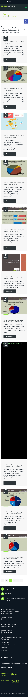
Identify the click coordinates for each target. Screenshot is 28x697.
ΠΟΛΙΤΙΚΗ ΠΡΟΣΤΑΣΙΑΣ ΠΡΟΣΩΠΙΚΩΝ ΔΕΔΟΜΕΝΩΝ (14, 663)
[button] (26, 21)
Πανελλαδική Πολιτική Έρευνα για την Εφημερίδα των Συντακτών (13, 465)
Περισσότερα (9, 59)
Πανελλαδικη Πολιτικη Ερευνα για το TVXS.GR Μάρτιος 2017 (14, 183)
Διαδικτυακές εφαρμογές (8, 644)
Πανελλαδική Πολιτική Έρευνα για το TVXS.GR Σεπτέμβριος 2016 (14, 230)
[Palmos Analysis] (8, 6)
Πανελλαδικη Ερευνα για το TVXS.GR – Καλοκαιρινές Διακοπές (14, 136)
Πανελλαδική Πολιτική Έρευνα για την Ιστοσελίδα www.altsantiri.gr (13, 320)
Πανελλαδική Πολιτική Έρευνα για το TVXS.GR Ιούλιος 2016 (14, 277)
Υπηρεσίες (5, 650)
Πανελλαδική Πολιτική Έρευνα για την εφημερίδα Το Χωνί (13, 557)
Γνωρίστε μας (5, 642)
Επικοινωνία (5, 653)
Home (3, 17)
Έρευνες (4, 647)
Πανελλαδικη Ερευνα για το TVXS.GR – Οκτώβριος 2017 (14, 89)
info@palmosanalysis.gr (13, 1)
